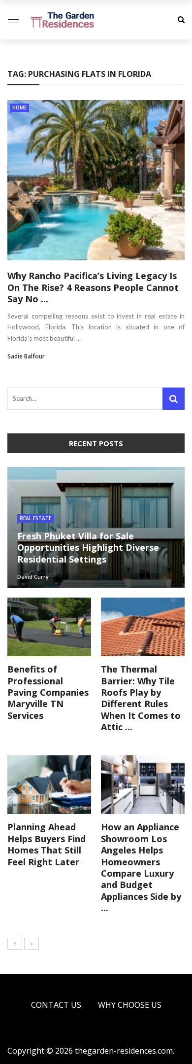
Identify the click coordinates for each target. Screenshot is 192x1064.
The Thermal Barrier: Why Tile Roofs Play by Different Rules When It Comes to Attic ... (141, 698)
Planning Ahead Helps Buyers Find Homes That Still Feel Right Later (46, 844)
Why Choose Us (129, 1004)
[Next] (31, 944)
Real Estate (35, 518)
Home (19, 107)
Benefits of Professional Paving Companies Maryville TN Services (48, 692)
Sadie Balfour (26, 356)
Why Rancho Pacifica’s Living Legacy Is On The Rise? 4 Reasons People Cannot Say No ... (93, 287)
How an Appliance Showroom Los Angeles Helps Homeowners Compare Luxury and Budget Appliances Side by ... (141, 867)
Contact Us (56, 1004)
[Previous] (14, 944)
